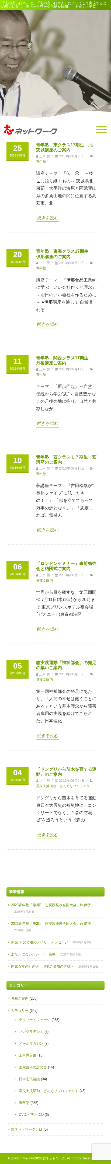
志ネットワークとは (27, 1129)
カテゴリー (20, 1011)
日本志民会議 (29, 1079)
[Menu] (101, 129)
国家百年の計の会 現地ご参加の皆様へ (42, 966)
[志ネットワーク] (30, 140)
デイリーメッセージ (34, 1020)
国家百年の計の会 (33, 1067)
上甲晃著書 (27, 1055)
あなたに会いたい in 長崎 (33, 954)
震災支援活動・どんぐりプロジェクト (64, 786)
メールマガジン (31, 1043)
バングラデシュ (31, 1032)
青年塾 (41, 161)
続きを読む (47, 218)
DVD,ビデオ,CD (31, 1115)
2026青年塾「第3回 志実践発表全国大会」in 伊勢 (51, 905)
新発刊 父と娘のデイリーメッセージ (39, 942)
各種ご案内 (44, 580)
